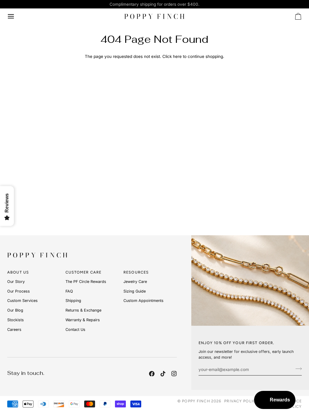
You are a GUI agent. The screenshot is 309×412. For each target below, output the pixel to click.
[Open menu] (16, 16)
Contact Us (75, 329)
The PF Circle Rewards (85, 281)
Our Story (16, 281)
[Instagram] (174, 373)
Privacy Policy (241, 401)
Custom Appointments (143, 300)
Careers (14, 329)
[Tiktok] (163, 373)
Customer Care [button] (83, 272)
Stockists (15, 320)
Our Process (18, 291)
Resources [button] (136, 272)
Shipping (73, 300)
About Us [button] (18, 272)
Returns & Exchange (83, 310)
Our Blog (15, 310)
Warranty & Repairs (82, 320)
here (177, 56)
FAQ (69, 291)
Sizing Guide (134, 291)
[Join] (297, 368)
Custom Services (22, 300)
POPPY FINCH (196, 401)
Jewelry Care (135, 281)
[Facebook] (151, 373)
